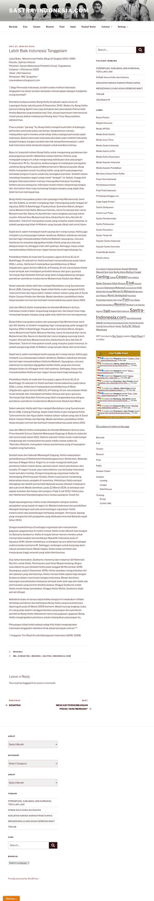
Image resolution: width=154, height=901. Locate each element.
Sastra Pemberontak (106, 218)
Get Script (109, 417)
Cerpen (36, 26)
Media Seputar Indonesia (108, 162)
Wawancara (101, 329)
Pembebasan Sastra (106, 185)
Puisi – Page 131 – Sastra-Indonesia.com (117, 394)
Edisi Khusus (119, 283)
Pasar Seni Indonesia (106, 179)
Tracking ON (126, 417)
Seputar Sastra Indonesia (108, 241)
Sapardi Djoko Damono (120, 311)
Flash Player (137, 336)
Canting (102, 277)
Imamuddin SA (131, 288)
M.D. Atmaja (107, 291)
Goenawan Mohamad (114, 287)
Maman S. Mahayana (123, 291)
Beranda (13, 26)
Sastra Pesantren (104, 229)
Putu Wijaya (135, 300)
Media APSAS (103, 128)
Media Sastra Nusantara (108, 156)
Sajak (73, 26)
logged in (28, 683)
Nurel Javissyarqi (117, 295)
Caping (113, 277)
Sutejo (118, 326)
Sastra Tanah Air (104, 235)
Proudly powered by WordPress (23, 878)
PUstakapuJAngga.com (107, 196)
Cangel (137, 272)
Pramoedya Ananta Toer (106, 300)
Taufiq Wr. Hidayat (131, 326)
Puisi (62, 26)
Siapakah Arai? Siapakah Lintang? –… (111, 390)
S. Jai (136, 305)
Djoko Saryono (104, 283)
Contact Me (105, 503)
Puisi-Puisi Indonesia (106, 190)
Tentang (122, 26)
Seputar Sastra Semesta (108, 246)
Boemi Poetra (102, 117)
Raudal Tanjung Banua (105, 305)
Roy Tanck (117, 336)
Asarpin (125, 269)
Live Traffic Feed (118, 353)
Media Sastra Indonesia (107, 145)
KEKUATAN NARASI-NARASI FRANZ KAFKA (118, 83)
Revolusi (129, 305)
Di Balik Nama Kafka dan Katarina (112, 77)
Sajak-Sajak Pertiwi (105, 201)
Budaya (130, 272)
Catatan (106, 26)
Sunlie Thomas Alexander (133, 323)
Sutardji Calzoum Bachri (105, 326)
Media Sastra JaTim (105, 151)
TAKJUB (100, 94)
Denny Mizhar (133, 277)
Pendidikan (131, 296)
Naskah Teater (89, 26)
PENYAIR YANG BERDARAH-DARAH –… (117, 407)
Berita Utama (120, 272)
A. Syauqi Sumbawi (113, 269)
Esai (25, 26)
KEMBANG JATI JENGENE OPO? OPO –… (114, 383)
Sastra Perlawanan (105, 224)
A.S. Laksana (101, 269)
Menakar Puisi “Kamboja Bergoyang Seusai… (114, 413)
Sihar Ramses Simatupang (113, 323)
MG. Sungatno (21, 656)
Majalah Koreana (104, 123)
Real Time (117, 417)
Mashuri (103, 296)
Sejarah (99, 323)
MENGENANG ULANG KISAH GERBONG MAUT (119, 88)
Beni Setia (109, 272)
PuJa (32, 46)
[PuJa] (103, 499)
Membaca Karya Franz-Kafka (110, 173)
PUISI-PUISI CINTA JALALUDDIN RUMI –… (114, 365)
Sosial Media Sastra (105, 252)
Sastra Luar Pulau (104, 213)
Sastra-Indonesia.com (49, 10)
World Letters (102, 258)
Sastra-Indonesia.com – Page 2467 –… (115, 377)
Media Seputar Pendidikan (108, 168)
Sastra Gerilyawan (105, 207)
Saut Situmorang (134, 318)
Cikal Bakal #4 (103, 99)
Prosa (119, 300)
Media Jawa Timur (105, 139)
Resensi (50, 26)
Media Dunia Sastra (105, 134)
